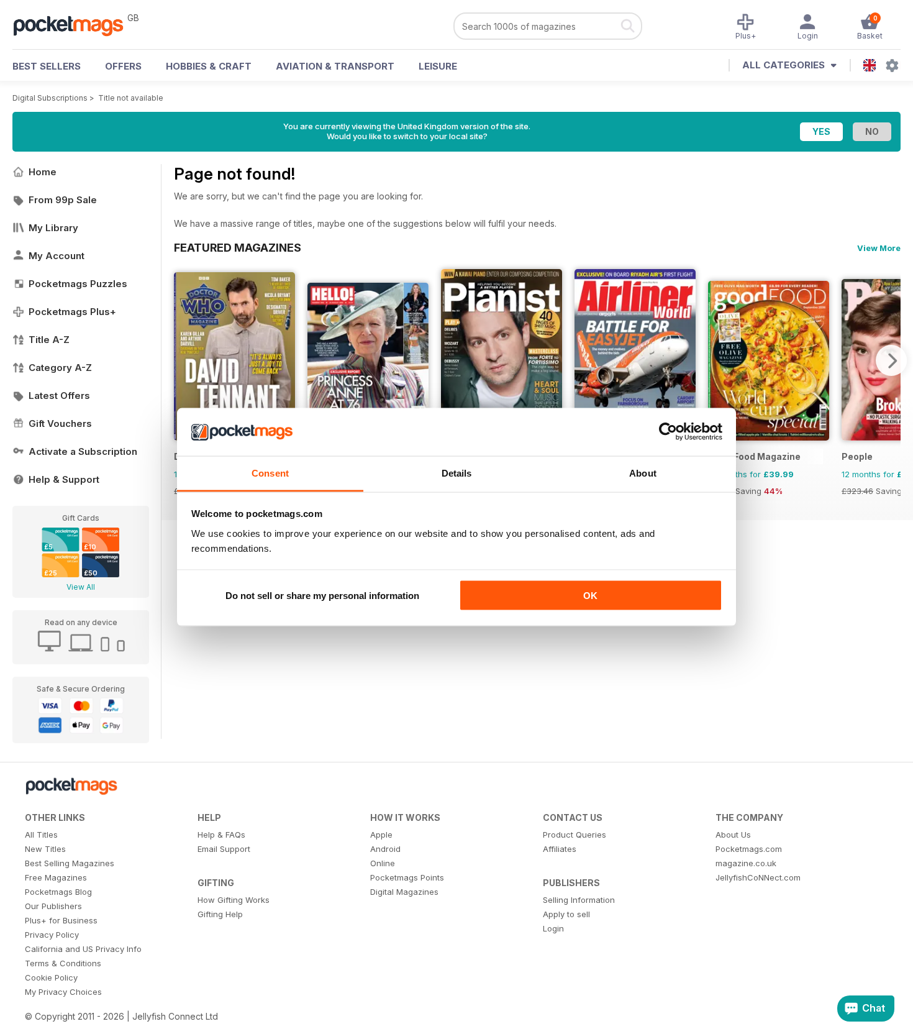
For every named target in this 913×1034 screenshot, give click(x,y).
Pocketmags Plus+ (72, 312)
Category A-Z (60, 367)
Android (385, 849)
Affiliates (559, 849)
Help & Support (64, 479)
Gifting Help (220, 914)
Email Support (224, 849)
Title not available (130, 98)
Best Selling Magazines (69, 863)
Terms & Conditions (63, 963)
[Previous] (183, 360)
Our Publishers (53, 906)
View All (80, 587)
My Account (56, 256)
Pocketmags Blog (58, 892)
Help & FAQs (221, 835)
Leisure (438, 66)
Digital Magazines (404, 892)
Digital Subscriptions (50, 98)
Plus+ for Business (61, 920)
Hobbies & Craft (209, 66)
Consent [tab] (270, 472)
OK (590, 595)
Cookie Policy (51, 977)
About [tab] (642, 472)
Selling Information (579, 900)
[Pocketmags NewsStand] (74, 24)
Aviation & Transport (335, 66)
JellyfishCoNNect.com (758, 877)
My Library (53, 228)
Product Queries (574, 835)
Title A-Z (49, 339)
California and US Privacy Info (83, 949)
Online (382, 863)
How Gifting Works (234, 900)
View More (879, 248)
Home (43, 172)
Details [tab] (457, 472)
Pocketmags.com (748, 849)
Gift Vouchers (60, 423)
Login (553, 928)
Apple (381, 835)
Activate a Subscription (83, 451)
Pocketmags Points (407, 877)
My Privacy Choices (63, 992)
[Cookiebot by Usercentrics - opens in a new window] (668, 432)
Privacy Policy (52, 935)
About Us (733, 835)
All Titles (41, 835)
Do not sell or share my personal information (322, 595)
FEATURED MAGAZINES (237, 247)
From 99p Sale (63, 200)
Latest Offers (59, 395)
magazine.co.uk (745, 863)
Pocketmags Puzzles (78, 284)
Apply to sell (566, 914)
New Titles (45, 849)
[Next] (891, 360)
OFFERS (123, 66)
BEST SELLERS (46, 66)
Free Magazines (56, 877)
